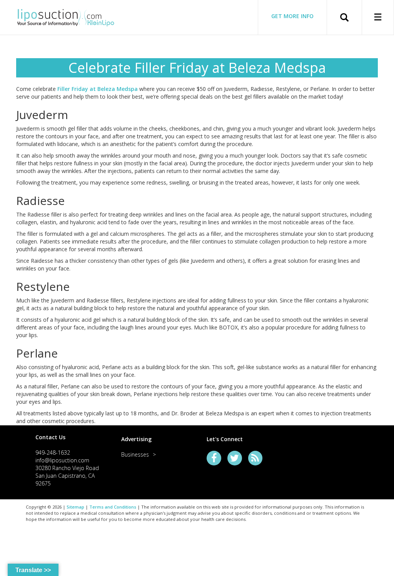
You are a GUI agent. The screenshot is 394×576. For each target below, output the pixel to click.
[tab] (69, 437)
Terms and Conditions (112, 507)
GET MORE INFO (292, 16)
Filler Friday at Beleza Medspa (97, 88)
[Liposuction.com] (65, 16)
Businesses (135, 454)
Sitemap (75, 507)
